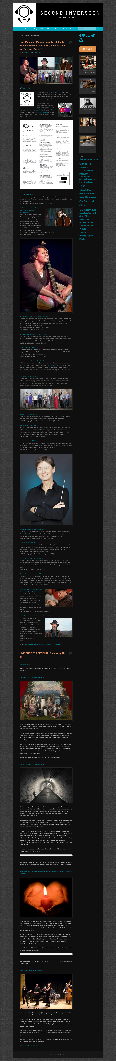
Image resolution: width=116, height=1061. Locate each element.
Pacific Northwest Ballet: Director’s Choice (32, 441)
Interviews (84, 173)
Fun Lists (90, 168)
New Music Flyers (47, 644)
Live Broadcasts (86, 182)
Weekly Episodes (25, 29)
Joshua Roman (85, 179)
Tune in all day (52, 365)
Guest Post (88, 170)
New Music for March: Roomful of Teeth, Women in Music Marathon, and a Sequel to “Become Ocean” (42, 45)
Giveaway (81, 171)
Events (57, 29)
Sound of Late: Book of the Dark (29, 347)
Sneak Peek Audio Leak (87, 213)
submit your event (42, 112)
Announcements (28, 644)
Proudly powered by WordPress (58, 1055)
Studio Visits (84, 219)
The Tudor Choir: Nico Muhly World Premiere (33, 334)
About (65, 29)
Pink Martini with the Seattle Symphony (32, 677)
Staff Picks (84, 216)
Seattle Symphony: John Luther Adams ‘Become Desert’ (36, 616)
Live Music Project (57, 92)
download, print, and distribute (35, 110)
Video (42, 29)
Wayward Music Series (26, 194)
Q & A (82, 209)
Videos (82, 228)
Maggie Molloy (25, 88)
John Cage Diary (84, 176)
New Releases (87, 197)
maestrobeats (37, 52)
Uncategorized (86, 222)
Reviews (91, 210)
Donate (72, 29)
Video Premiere (86, 225)
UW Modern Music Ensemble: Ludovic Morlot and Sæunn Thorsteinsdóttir (28, 210)
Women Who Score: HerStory (29, 425)
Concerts (36, 644)
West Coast (85, 232)
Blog (35, 29)
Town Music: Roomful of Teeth (29, 376)
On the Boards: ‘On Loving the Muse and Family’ (34, 316)
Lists (94, 179)
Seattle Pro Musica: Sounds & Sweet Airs (32, 529)
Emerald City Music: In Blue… (28, 543)
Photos (49, 29)
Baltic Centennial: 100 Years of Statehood (32, 558)
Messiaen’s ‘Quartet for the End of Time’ (31, 574)
